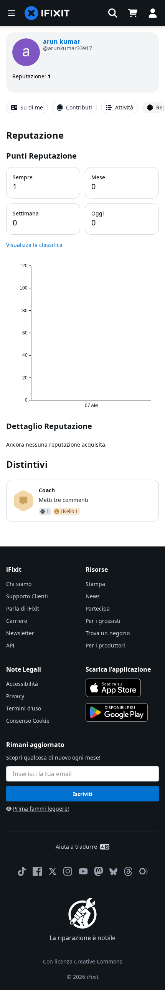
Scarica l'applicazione (118, 669)
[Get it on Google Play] (117, 712)
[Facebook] (37, 871)
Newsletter (20, 633)
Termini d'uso (23, 708)
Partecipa (98, 608)
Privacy (15, 696)
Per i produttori (105, 645)
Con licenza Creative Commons (82, 961)
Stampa (95, 584)
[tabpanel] (82, 325)
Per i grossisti (103, 620)
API (10, 645)
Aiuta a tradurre (76, 846)
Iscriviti (82, 794)
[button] (112, 13)
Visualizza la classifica (34, 244)
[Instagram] (68, 871)
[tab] (27, 107)
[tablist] (82, 107)
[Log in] (152, 13)
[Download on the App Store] (113, 688)
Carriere (16, 620)
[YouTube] (83, 871)
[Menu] (11, 13)
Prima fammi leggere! (41, 808)
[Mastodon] (98, 871)
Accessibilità (22, 683)
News (93, 596)
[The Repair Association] (143, 871)
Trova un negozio (108, 633)
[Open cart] (132, 13)
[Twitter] (52, 871)
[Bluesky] (113, 871)
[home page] (47, 13)
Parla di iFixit (22, 608)
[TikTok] (21, 871)
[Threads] (128, 871)
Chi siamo (18, 584)
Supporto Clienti (27, 596)
